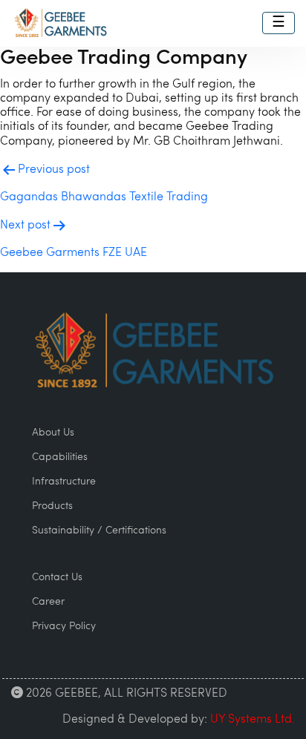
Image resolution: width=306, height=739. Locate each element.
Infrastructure (64, 481)
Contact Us (57, 577)
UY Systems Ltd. (252, 720)
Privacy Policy (64, 626)
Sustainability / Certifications (99, 530)
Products (52, 506)
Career (48, 602)
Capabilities (60, 457)
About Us (53, 433)
